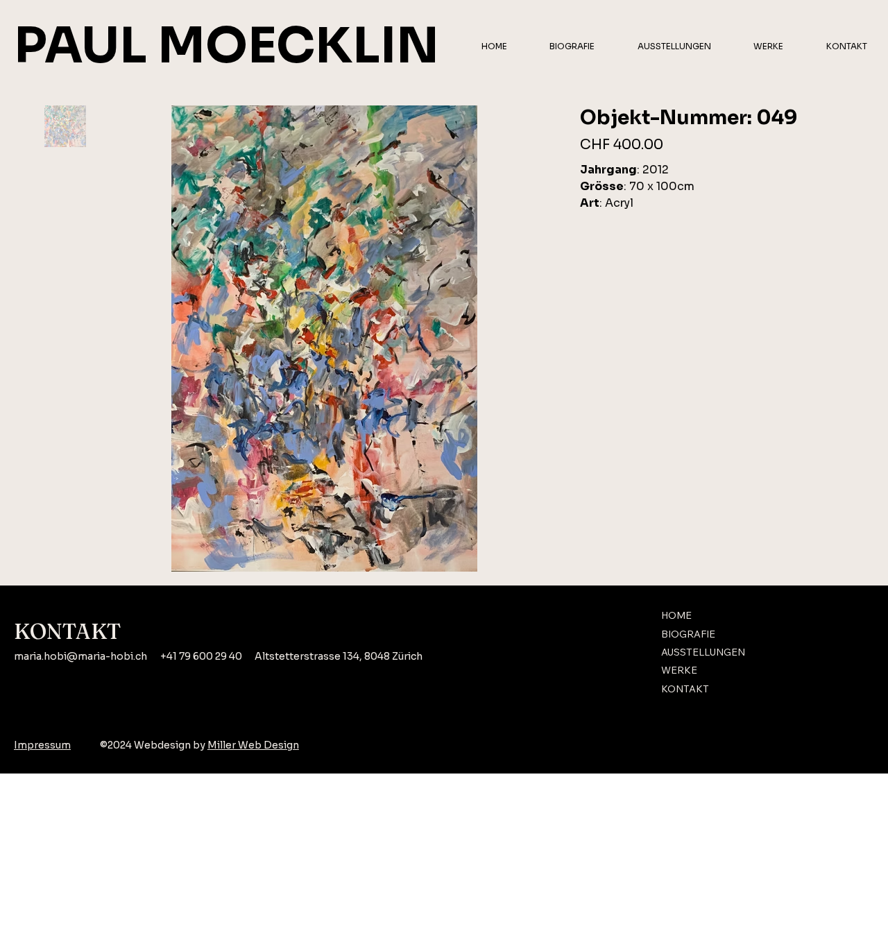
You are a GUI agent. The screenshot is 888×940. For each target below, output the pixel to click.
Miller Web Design (253, 745)
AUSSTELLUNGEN (703, 652)
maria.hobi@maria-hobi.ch (80, 656)
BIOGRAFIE (688, 634)
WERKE (679, 670)
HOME (676, 615)
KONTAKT (685, 689)
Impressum (42, 745)
